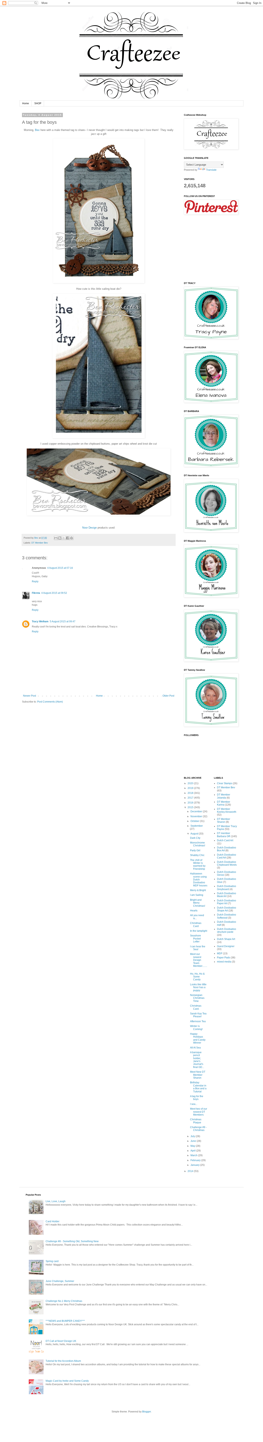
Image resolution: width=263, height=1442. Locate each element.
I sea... (193, 1104)
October (195, 821)
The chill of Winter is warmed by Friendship (197, 864)
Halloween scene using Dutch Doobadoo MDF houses (198, 879)
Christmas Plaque (195, 1121)
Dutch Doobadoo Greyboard (226, 887)
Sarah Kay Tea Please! (198, 1015)
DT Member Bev (39, 542)
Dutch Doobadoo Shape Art (226, 909)
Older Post (168, 695)
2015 (191, 807)
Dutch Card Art (225, 840)
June (193, 1141)
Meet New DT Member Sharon (197, 1074)
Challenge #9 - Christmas (198, 1129)
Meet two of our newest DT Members (198, 1111)
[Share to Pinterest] (71, 538)
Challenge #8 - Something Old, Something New (72, 1241)
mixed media (224, 961)
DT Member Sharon (223, 820)
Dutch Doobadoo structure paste (226, 930)
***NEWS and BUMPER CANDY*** (65, 1321)
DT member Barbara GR (223, 835)
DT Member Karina (223, 803)
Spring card (52, 1261)
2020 (191, 783)
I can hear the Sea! (197, 948)
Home (25, 103)
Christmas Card (195, 924)
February (195, 1160)
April (193, 1150)
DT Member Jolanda (223, 796)
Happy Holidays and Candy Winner (197, 1038)
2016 (191, 802)
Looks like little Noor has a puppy (198, 987)
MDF (219, 953)
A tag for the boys (196, 1098)
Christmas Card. (195, 1007)
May (193, 1145)
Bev (37, 130)
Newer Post (29, 695)
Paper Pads (223, 957)
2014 (191, 1171)
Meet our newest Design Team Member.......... (198, 961)
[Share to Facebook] (68, 538)
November (196, 816)
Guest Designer (225, 946)
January (195, 1165)
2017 (191, 797)
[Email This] (56, 538)
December (196, 811)
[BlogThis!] (60, 538)
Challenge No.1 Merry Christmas (64, 1301)
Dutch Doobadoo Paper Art (226, 902)
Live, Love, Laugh (56, 1201)
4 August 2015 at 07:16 (60, 567)
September (196, 825)
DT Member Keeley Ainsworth (226, 810)
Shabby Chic (197, 855)
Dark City (195, 838)
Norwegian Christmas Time (197, 998)
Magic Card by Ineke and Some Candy (67, 1380)
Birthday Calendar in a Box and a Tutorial (198, 1087)
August (194, 833)
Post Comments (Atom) (50, 701)
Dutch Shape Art (226, 939)
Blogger (146, 1411)
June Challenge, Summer (60, 1281)
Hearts (193, 910)
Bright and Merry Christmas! (197, 902)
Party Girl (195, 850)
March (194, 1155)
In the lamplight (198, 930)
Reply (35, 581)
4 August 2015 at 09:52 (54, 593)
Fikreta (36, 593)
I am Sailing (196, 895)
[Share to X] (64, 538)
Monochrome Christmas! (197, 844)
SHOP (37, 103)
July (193, 1136)
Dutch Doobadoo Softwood (226, 916)
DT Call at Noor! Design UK (61, 1341)
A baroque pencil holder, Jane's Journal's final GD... (197, 1060)
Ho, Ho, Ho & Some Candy (197, 976)
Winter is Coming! (196, 1027)
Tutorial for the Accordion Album (63, 1361)
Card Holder (52, 1221)
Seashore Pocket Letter (195, 938)
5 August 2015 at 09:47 (62, 621)
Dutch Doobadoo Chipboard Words (227, 863)
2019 (191, 788)
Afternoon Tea (198, 1021)
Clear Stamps (224, 783)
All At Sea (195, 1047)
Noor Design (89, 527)
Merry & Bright (198, 890)
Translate (211, 169)
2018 (191, 793)
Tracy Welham (40, 621)
